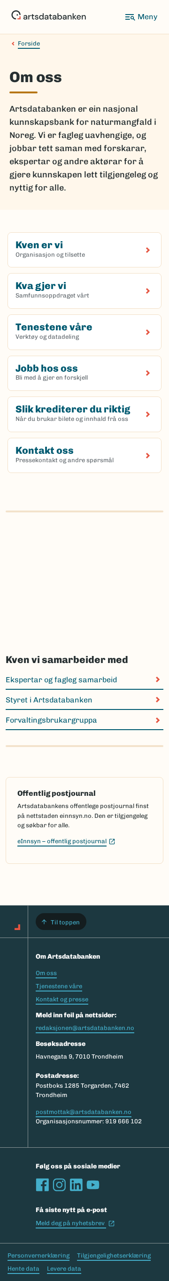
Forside (29, 43)
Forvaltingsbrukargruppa (51, 720)
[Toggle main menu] (140, 17)
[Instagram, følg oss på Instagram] (59, 1184)
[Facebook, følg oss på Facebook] (42, 1184)
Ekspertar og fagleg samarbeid (61, 679)
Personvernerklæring (38, 1255)
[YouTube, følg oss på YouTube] (93, 1184)
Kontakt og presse (62, 999)
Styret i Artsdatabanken (49, 699)
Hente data (23, 1268)
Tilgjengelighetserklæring (114, 1255)
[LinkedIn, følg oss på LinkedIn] (76, 1184)
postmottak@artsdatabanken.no (83, 1111)
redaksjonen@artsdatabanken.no (85, 1027)
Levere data (64, 1268)
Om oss (46, 972)
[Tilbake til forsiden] (49, 17)
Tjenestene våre (59, 986)
